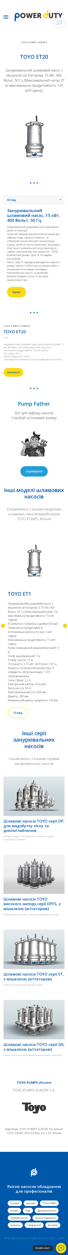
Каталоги (15, 1225)
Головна (14, 1203)
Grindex (14, 1210)
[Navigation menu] (5, 17)
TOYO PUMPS (49, 1203)
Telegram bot (34, 1225)
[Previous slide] (3, 626)
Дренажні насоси (46, 1210)
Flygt (28, 1210)
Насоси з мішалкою (45, 1217)
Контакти (53, 1225)
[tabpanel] (34, 253)
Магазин (31, 1203)
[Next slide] (65, 626)
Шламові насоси (19, 1217)
